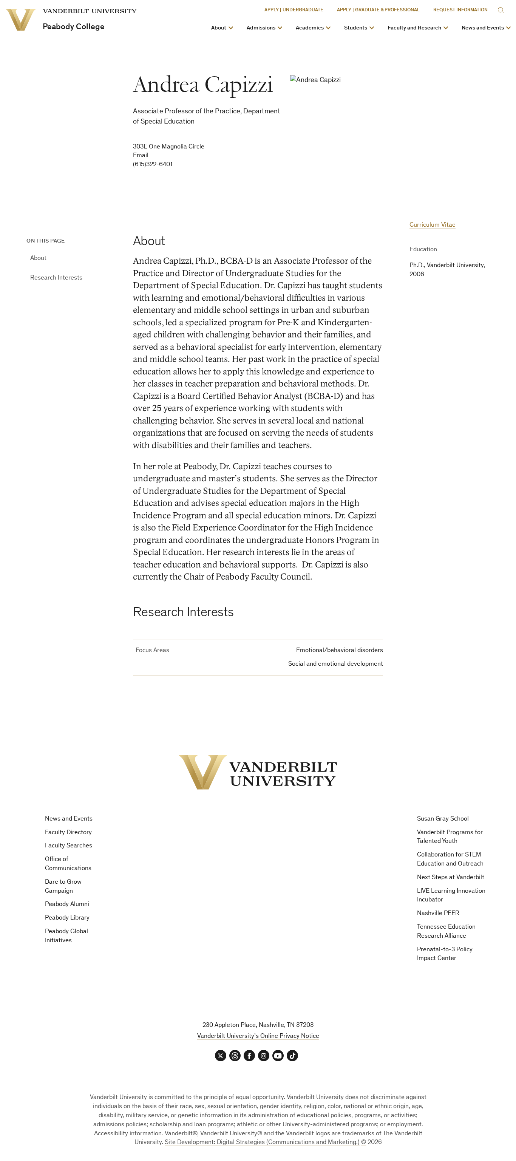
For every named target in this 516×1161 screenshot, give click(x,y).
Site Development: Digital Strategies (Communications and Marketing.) (262, 1142)
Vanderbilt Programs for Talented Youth (450, 837)
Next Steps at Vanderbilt (450, 878)
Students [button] (355, 28)
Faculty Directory (68, 833)
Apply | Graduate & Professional (378, 10)
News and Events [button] (483, 28)
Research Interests (56, 278)
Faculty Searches (68, 846)
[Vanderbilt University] (258, 772)
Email (140, 156)
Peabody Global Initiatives (66, 936)
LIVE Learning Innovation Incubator (451, 896)
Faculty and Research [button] (414, 28)
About (38, 258)
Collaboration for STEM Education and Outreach (450, 859)
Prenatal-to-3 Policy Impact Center (445, 954)
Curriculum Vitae (432, 225)
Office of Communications (68, 864)
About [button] (218, 28)
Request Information (460, 10)
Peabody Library (67, 918)
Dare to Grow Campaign (63, 887)
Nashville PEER (438, 914)
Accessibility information (128, 1134)
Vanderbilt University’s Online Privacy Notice (258, 1036)
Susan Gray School (443, 819)
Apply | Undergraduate (293, 10)
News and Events (69, 819)
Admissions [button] (261, 28)
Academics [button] (310, 28)
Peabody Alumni (67, 904)
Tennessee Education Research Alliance (446, 932)
